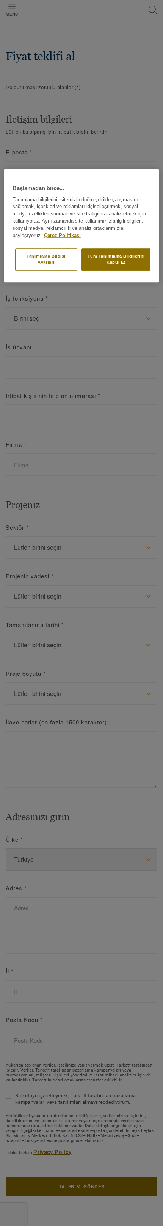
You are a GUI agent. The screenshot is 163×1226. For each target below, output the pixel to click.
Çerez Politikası (62, 235)
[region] (81, 226)
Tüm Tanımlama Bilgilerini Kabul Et (116, 259)
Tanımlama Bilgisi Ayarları (46, 259)
